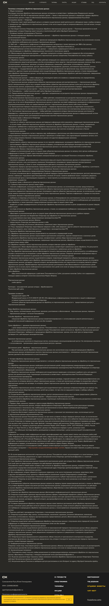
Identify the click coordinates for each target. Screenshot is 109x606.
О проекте (43, 2)
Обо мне (31, 2)
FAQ (93, 2)
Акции (74, 2)
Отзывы (83, 2)
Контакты (102, 2)
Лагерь (64, 2)
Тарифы (54, 2)
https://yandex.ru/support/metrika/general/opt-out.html (46, 448)
